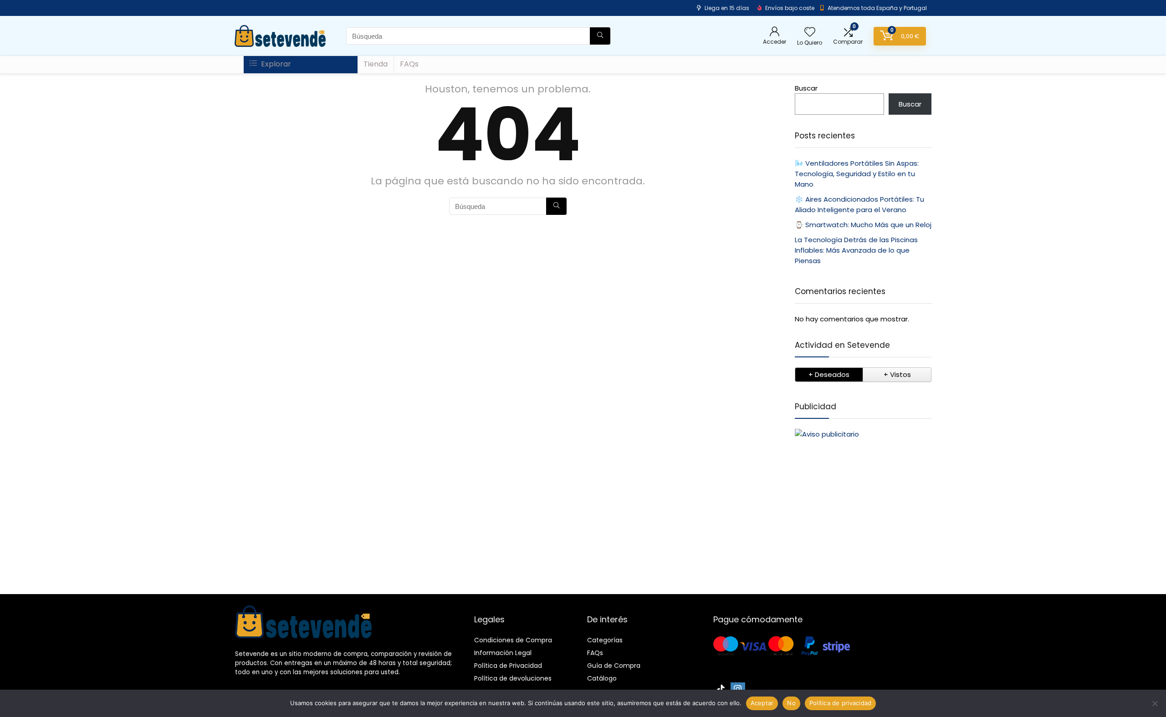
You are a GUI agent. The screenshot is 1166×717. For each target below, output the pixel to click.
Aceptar (762, 703)
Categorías (605, 640)
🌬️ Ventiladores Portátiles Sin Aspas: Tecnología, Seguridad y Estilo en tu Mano (857, 173)
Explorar (275, 64)
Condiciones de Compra (513, 640)
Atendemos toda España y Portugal (877, 8)
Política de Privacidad (508, 665)
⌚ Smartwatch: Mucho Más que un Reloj (863, 224)
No (791, 703)
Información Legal (503, 652)
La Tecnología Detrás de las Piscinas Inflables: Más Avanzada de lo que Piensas (856, 250)
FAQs (409, 64)
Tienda (375, 64)
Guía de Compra (613, 665)
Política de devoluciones (513, 678)
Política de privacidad (840, 703)
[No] (1154, 703)
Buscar (806, 88)
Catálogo (602, 678)
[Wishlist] (809, 32)
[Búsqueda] (600, 36)
